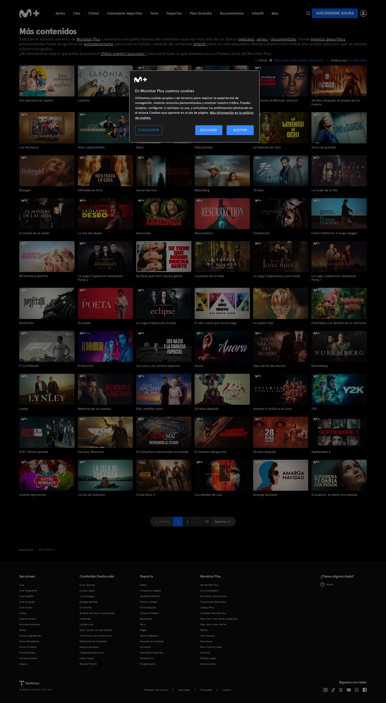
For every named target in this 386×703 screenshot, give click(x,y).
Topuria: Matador (149, 635)
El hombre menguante (210, 452)
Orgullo (23, 664)
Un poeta (84, 323)
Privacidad (206, 690)
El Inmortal (85, 366)
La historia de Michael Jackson (275, 100)
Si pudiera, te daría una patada (334, 495)
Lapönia (84, 100)
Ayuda (329, 584)
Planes (203, 630)
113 (207, 521)
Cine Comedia (27, 602)
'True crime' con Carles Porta (95, 635)
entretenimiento (98, 43)
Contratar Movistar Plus (213, 613)
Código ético (207, 607)
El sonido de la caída (34, 233)
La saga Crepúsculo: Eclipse (156, 323)
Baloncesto (146, 618)
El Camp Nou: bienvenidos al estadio (162, 452)
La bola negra (87, 590)
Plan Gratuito (201, 13)
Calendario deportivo (124, 13)
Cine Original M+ (28, 590)
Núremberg (319, 366)
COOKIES (226, 690)
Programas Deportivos (92, 652)
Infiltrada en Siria (90, 190)
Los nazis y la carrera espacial (158, 366)
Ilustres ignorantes (32, 495)
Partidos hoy (146, 658)
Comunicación (208, 664)
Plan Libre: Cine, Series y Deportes (219, 618)
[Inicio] (29, 13)
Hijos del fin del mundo (269, 366)
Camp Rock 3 (145, 495)
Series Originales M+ (30, 635)
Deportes (174, 13)
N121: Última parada (33, 452)
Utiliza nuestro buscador (123, 53)
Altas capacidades (91, 147)
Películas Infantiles (29, 624)
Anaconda (143, 233)
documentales (283, 39)
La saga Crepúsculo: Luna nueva (276, 276)
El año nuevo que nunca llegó (216, 323)
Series (60, 13)
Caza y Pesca (87, 658)
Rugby (143, 630)
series (262, 39)
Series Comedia (27, 647)
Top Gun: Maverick (91, 452)
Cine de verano (27, 618)
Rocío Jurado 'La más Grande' (96, 630)
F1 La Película (29, 366)
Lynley (23, 409)
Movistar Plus (88, 39)
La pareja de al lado (209, 276)
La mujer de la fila (324, 190)
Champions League (150, 590)
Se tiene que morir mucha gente (159, 276)
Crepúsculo (261, 233)
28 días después (264, 452)
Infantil (258, 13)
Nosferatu (26, 323)
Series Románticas (29, 641)
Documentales (232, 13)
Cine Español (26, 596)
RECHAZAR (208, 130)
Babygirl (25, 190)
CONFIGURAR (148, 130)
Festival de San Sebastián (93, 641)
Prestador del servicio (156, 690)
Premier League (148, 602)
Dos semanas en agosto (36, 100)
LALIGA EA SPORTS (150, 596)
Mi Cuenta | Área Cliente (213, 596)
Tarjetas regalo (208, 658)
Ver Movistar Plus (209, 585)
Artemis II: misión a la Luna (272, 409)
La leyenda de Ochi (267, 147)
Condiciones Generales (213, 602)
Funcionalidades (209, 590)
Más (275, 13)
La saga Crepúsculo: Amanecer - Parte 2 (101, 278)
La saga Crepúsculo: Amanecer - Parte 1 (334, 278)
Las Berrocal (86, 624)
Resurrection (204, 233)
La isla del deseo (90, 233)
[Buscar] (308, 13)
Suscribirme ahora (335, 13)
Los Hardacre (29, 147)
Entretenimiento (28, 658)
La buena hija (263, 323)
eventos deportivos (328, 39)
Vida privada (204, 147)
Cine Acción (25, 607)
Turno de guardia (323, 147)
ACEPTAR (240, 130)
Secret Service (146, 190)
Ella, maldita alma (149, 409)
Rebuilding (202, 190)
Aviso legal (184, 690)
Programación (147, 664)
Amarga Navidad (265, 495)
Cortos (23, 613)
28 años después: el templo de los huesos (335, 102)
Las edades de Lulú (208, 495)
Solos (140, 147)
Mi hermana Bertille (33, 276)
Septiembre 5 (321, 452)
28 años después (207, 409)
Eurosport (145, 647)
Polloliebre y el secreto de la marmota (338, 323)
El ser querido (87, 585)
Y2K (314, 409)
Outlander (85, 618)
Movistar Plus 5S (88, 664)
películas (246, 39)
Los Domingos (87, 596)
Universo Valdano (149, 613)
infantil (199, 43)
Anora (199, 366)
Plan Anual (206, 641)
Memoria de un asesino (94, 409)
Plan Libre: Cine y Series (213, 624)
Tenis (154, 13)
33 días (258, 190)
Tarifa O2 (205, 652)
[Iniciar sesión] (363, 13)
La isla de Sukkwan (91, 495)
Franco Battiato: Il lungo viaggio (334, 233)
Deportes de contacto (152, 641)
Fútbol (93, 13)
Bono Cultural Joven (211, 647)
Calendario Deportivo (151, 652)
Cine (76, 13)
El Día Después (148, 607)
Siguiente (221, 521)
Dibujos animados (89, 647)
